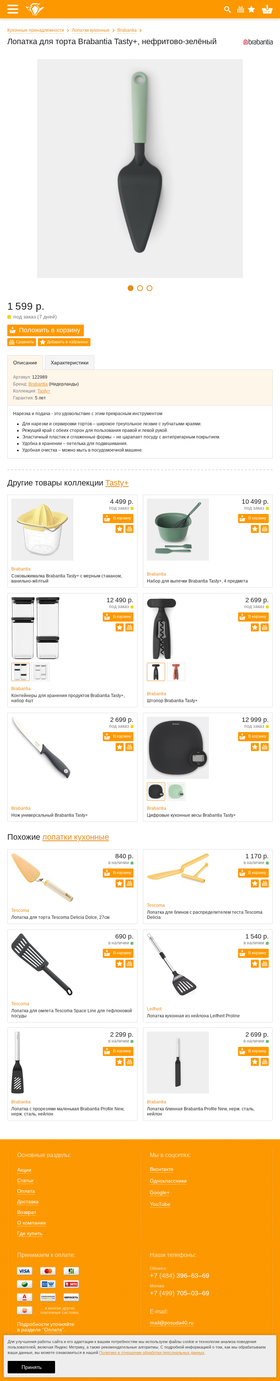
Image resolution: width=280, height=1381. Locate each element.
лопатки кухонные (75, 837)
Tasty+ (44, 391)
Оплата (26, 1191)
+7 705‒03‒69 (179, 1293)
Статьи (25, 1180)
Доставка (28, 1201)
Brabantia (127, 30)
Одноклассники (168, 1181)
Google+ (160, 1192)
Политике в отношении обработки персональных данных (152, 1352)
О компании (31, 1223)
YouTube (160, 1204)
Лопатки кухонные (91, 30)
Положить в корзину (49, 330)
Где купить (29, 1233)
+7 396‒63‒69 (179, 1275)
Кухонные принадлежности (35, 30)
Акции (24, 1170)
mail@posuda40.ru (172, 1323)
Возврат (26, 1212)
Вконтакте (162, 1169)
